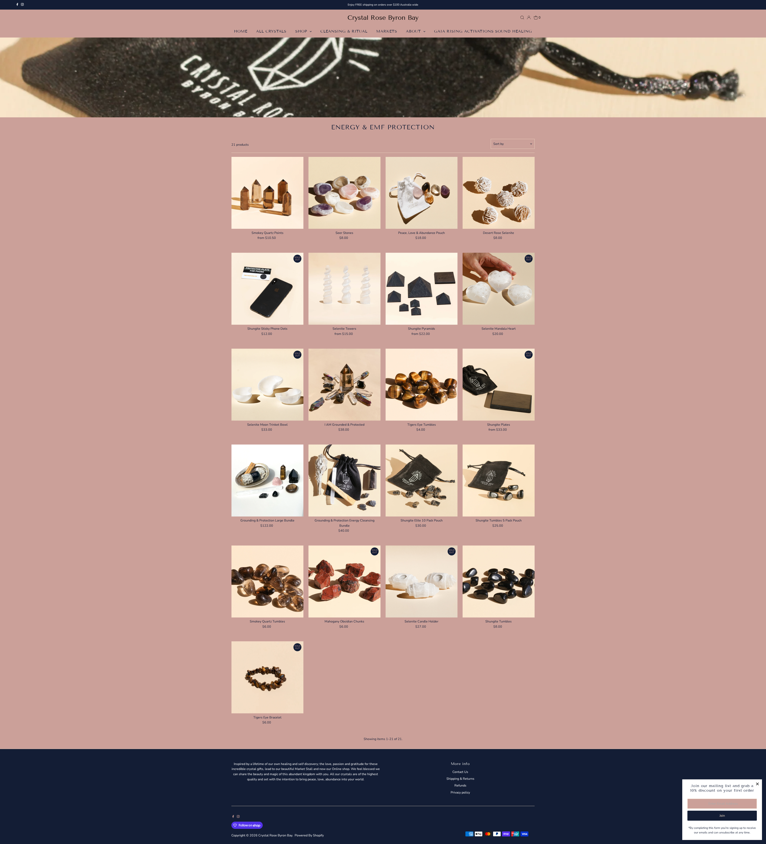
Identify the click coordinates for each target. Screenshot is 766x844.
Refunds (460, 785)
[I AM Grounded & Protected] (344, 385)
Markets (386, 31)
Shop (302, 31)
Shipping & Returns (460, 779)
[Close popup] (757, 784)
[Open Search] (522, 17)
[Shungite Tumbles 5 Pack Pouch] (499, 480)
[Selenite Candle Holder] (422, 581)
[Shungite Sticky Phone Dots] (267, 289)
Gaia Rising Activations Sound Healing (483, 31)
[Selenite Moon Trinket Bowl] (267, 385)
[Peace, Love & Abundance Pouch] (422, 193)
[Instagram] (22, 5)
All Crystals (271, 31)
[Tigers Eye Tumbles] (422, 385)
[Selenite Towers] (344, 289)
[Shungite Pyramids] (422, 289)
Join (722, 815)
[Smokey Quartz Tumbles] (267, 581)
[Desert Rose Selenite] (499, 193)
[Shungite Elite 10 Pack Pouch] (422, 480)
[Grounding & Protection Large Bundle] (267, 480)
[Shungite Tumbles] (499, 581)
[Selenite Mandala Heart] (499, 289)
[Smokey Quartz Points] (267, 193)
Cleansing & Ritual (343, 31)
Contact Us (460, 772)
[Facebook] (17, 5)
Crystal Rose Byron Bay (383, 17)
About (414, 31)
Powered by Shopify (309, 835)
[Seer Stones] (344, 193)
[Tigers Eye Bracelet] (267, 677)
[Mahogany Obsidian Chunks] (344, 581)
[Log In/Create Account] (529, 17)
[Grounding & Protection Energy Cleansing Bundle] (344, 480)
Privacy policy (460, 792)
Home (240, 31)
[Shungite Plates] (499, 385)
